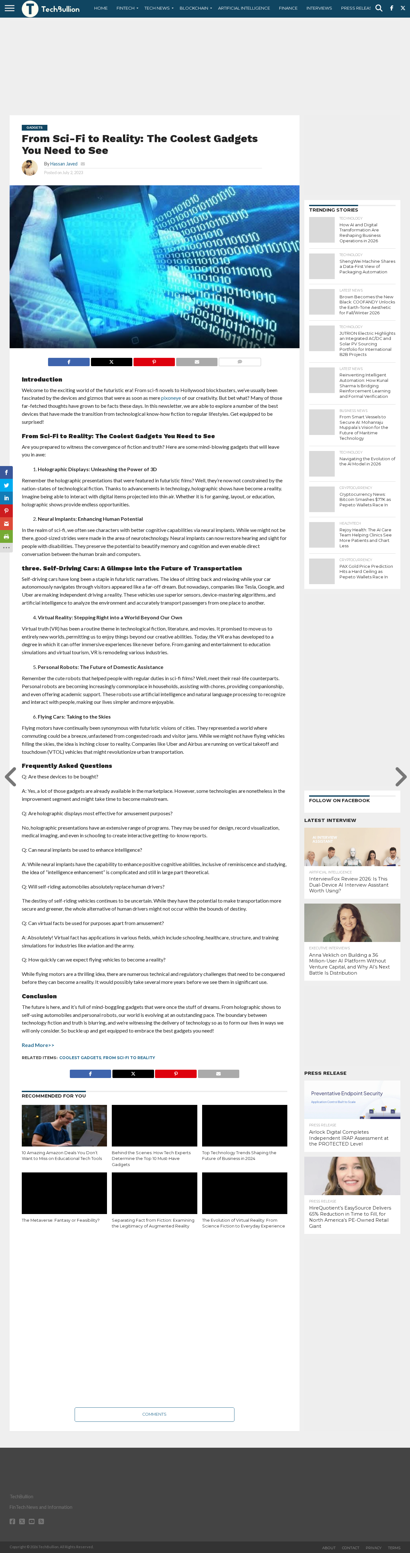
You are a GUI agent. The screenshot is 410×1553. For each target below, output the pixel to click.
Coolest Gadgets (80, 1057)
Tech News (157, 8)
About (329, 1548)
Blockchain (194, 8)
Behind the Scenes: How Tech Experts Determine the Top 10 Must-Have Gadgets (151, 1158)
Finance (288, 8)
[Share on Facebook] (68, 360)
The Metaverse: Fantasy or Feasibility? (61, 1220)
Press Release (358, 8)
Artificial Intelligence (244, 8)
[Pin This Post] (154, 360)
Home (101, 8)
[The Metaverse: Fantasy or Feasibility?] (64, 1198)
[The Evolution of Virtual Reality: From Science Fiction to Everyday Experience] (244, 1198)
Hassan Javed (64, 163)
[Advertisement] (205, 65)
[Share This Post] (111, 360)
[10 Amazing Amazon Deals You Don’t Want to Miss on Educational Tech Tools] (64, 1130)
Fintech (126, 8)
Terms (394, 1548)
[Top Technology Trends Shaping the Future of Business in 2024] (244, 1130)
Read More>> (38, 1045)
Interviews (319, 8)
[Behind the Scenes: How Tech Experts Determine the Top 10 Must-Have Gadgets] (154, 1130)
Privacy (373, 1548)
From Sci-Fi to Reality (129, 1057)
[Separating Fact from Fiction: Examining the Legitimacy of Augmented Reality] (154, 1198)
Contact (350, 1548)
